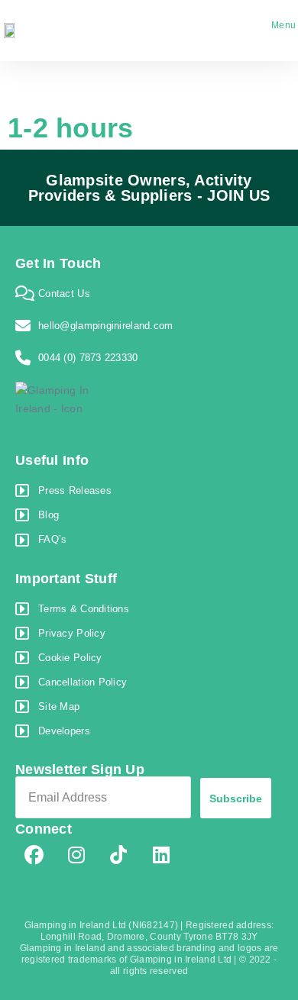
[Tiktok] (119, 855)
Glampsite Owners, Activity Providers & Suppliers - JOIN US (149, 188)
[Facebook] (34, 855)
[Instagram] (76, 855)
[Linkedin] (161, 855)
